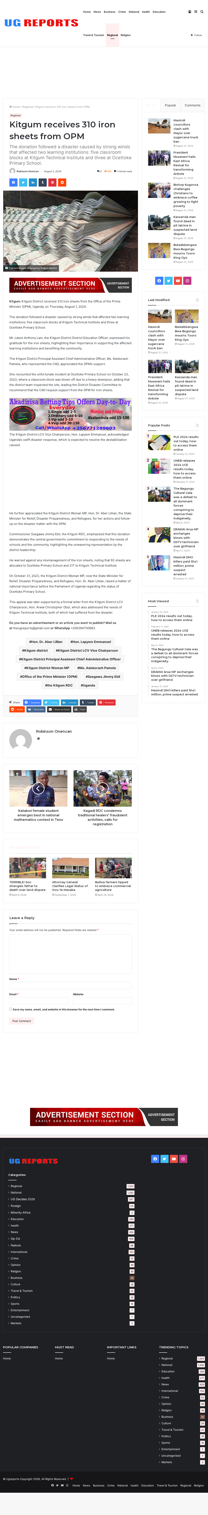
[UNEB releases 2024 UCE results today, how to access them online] (159, 466)
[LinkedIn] (33, 182)
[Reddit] (62, 182)
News (97, 11)
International (19, 1251)
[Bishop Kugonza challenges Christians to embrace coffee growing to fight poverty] (159, 190)
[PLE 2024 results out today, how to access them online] (159, 442)
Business (109, 11)
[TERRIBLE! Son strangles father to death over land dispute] (27, 868)
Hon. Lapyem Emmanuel (92, 642)
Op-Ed (15, 1238)
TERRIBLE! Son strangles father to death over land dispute (27, 886)
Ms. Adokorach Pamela (97, 668)
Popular (170, 105)
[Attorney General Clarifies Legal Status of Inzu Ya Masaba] (70, 868)
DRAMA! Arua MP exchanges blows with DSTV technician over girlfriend (186, 537)
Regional (112, 35)
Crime (122, 11)
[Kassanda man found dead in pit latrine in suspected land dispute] (159, 222)
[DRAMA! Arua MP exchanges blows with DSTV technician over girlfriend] (159, 534)
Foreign (16, 1206)
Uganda (89, 685)
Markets (16, 1323)
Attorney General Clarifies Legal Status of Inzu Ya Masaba (70, 886)
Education (159, 11)
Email (14, 994)
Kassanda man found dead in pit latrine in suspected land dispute (185, 225)
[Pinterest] (52, 182)
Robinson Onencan (28, 171)
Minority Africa (20, 1212)
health (146, 11)
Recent (151, 105)
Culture (15, 1284)
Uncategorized (20, 1316)
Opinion (16, 1264)
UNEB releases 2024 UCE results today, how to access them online (184, 469)
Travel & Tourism (93, 35)
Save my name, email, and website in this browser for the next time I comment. (64, 1009)
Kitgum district (36, 650)
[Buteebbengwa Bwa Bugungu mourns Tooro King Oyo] (159, 250)
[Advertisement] (104, 64)
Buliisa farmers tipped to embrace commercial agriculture (113, 886)
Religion (126, 35)
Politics (15, 1297)
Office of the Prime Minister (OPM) (50, 677)
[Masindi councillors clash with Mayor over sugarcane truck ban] (159, 125)
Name (14, 979)
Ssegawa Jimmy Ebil (104, 677)
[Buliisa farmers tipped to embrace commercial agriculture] (113, 868)
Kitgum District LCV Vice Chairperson (88, 650)
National (134, 11)
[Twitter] (23, 182)
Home (87, 11)
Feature (16, 1245)
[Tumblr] (43, 182)
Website (78, 994)
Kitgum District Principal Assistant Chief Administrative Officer (71, 659)
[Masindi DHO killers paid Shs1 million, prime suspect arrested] (159, 562)
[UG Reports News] (42, 23)
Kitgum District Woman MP (47, 668)
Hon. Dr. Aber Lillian (46, 642)
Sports (15, 1303)
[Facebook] (13, 182)
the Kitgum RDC (60, 685)
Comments (192, 105)
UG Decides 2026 (23, 1199)
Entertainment (20, 1310)
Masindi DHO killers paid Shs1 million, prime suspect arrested (185, 565)
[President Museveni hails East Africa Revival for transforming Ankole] (159, 158)
